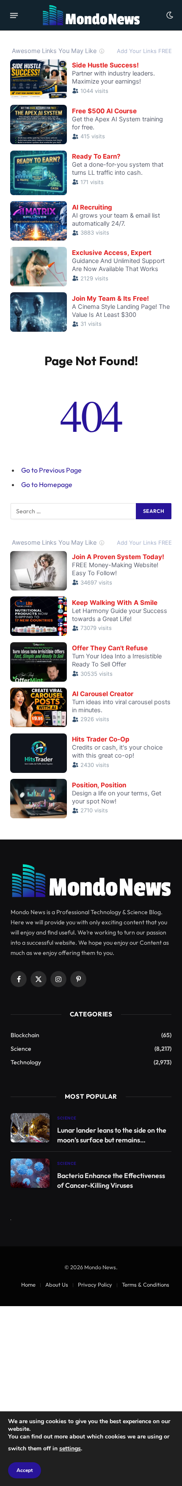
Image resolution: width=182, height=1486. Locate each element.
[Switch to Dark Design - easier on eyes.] (169, 15)
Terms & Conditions (145, 1284)
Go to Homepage (46, 484)
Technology (26, 1062)
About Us (56, 1284)
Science (21, 1048)
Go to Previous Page (51, 470)
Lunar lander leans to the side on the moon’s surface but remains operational (111, 1140)
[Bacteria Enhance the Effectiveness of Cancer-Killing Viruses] (30, 1173)
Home (28, 1284)
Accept (25, 1470)
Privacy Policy (95, 1284)
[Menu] (14, 15)
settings (70, 1448)
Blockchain (25, 1035)
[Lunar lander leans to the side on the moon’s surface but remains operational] (30, 1127)
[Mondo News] (91, 15)
